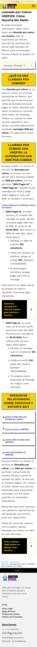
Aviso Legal (7, 608)
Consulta (7, 637)
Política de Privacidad (12, 617)
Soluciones (18, 638)
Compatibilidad (12, 629)
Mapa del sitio (8, 611)
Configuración (12, 633)
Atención (4, 629)
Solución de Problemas (14, 641)
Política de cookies (11, 614)
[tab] (18, 417)
